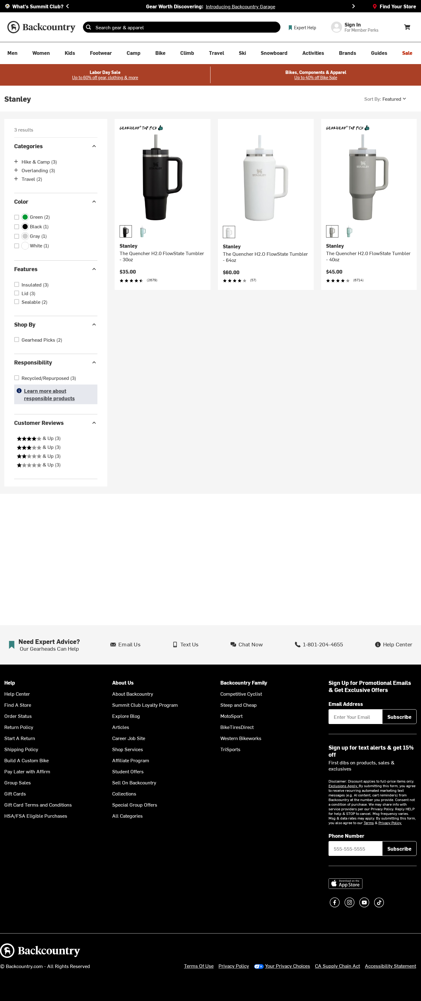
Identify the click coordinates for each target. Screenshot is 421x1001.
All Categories (127, 815)
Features (26, 269)
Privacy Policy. (390, 822)
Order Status (18, 716)
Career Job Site (128, 738)
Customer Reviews (39, 422)
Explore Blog (126, 716)
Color (21, 201)
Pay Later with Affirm (27, 771)
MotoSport (231, 716)
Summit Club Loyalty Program (145, 705)
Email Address (346, 704)
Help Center (17, 693)
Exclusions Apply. (344, 785)
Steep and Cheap (238, 705)
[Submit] (88, 27)
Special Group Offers (134, 804)
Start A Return (19, 738)
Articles (120, 727)
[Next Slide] (353, 6)
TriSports (230, 749)
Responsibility (33, 362)
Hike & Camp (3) (39, 161)
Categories (28, 146)
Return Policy (18, 727)
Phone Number (346, 835)
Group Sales (17, 782)
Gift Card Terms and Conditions (38, 804)
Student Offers (128, 771)
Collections (124, 793)
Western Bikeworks (240, 738)
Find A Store (17, 705)
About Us (123, 682)
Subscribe (399, 716)
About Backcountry (132, 693)
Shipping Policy (21, 749)
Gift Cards (15, 793)
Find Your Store (398, 6)
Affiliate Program (130, 760)
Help (9, 682)
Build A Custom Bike (26, 760)
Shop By (24, 324)
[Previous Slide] (67, 6)
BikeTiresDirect (237, 727)
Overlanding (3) (38, 170)
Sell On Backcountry (134, 782)
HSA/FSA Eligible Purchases (35, 815)
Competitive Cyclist (241, 693)
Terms (369, 822)
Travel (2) (32, 179)
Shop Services (127, 749)
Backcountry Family (243, 682)
